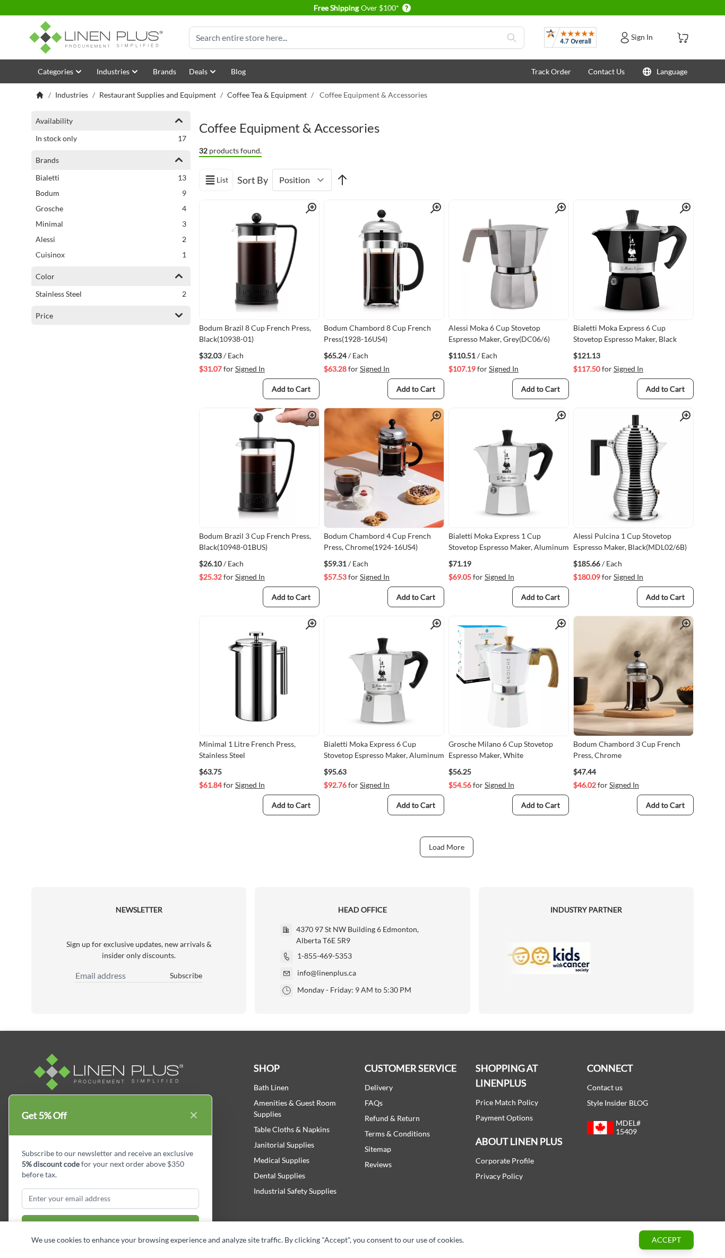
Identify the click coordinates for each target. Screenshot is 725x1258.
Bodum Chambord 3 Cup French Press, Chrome (626, 749)
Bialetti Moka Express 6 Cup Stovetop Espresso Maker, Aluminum (384, 749)
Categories (55, 71)
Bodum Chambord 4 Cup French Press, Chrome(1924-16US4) (377, 541)
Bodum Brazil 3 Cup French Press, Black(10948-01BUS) (255, 541)
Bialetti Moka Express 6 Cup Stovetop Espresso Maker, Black (625, 333)
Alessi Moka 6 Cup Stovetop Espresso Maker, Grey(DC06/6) (499, 333)
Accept (666, 1239)
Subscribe (186, 975)
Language (672, 71)
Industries (113, 71)
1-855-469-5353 (324, 955)
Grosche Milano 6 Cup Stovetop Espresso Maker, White (500, 749)
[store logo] (98, 37)
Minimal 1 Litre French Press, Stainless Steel (247, 749)
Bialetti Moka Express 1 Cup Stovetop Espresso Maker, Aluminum (508, 541)
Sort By (252, 180)
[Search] (511, 38)
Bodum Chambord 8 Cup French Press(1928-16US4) (377, 333)
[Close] (193, 1115)
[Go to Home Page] (39, 95)
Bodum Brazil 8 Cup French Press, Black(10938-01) (255, 333)
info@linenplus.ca (326, 972)
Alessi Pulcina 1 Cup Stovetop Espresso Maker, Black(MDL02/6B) (630, 541)
